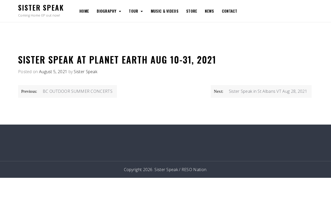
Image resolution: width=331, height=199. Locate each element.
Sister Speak (41, 7)
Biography (106, 11)
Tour (133, 11)
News (209, 11)
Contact (229, 11)
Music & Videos (164, 11)
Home (84, 11)
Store (191, 11)
